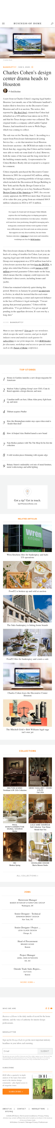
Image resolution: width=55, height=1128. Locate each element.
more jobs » (27, 982)
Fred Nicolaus (16, 91)
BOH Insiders (35, 239)
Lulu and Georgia (40, 825)
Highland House (40, 863)
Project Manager (27, 955)
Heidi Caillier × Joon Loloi (40, 789)
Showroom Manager (27, 899)
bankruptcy (9, 67)
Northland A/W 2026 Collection (14, 790)
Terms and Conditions (28, 1116)
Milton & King (14, 788)
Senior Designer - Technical (27, 913)
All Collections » (27, 876)
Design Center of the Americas (17, 192)
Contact (21, 1109)
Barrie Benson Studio (40, 865)
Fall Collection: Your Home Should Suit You (40, 828)
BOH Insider (45, 340)
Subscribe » (16, 1091)
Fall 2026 (40, 792)
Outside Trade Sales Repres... (27, 968)
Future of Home (21, 347)
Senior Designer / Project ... (28, 927)
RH (14, 863)
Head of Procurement (27, 941)
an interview (44, 290)
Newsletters (38, 1109)
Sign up (27, 330)
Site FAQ (9, 1111)
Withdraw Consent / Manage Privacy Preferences (28, 1122)
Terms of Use (48, 1056)
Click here (24, 236)
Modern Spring (14, 865)
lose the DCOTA (41, 264)
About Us (7, 1109)
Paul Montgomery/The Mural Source (14, 827)
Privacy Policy (32, 1058)
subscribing (8, 340)
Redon (15, 831)
